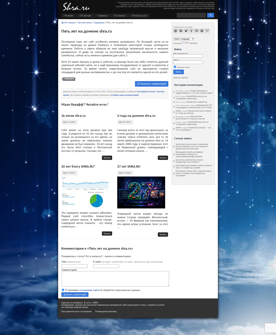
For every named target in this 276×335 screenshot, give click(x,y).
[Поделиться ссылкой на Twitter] (186, 31)
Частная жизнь (84, 23)
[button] (210, 15)
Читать (107, 157)
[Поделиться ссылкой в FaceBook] (181, 31)
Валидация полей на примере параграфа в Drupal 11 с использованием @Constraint (189, 154)
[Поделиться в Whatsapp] (207, 31)
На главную (70, 23)
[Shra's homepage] (77, 7)
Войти (178, 72)
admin (178, 111)
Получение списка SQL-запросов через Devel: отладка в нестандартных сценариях (193, 173)
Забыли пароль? (180, 78)
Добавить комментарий (75, 294)
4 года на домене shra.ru (136, 116)
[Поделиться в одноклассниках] (191, 31)
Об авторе (85, 15)
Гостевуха (119, 15)
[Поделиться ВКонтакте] (175, 31)
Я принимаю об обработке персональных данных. (103, 290)
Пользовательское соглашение (76, 311)
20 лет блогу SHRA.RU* (78, 166)
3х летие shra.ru (73, 116)
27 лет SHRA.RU (128, 166)
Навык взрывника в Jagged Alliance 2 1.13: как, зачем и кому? (194, 92)
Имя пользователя (180, 53)
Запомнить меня (183, 67)
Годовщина (99, 23)
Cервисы (102, 15)
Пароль (176, 60)
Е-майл (128, 261)
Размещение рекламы (106, 311)
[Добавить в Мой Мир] (196, 31)
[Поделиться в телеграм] (202, 31)
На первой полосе (146, 91)
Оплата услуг (139, 15)
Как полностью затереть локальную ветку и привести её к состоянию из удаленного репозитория (192, 146)
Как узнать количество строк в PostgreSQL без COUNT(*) (189, 161)
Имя (71, 261)
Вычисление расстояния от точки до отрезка (193, 112)
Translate (193, 43)
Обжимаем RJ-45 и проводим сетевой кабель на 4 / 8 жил (194, 106)
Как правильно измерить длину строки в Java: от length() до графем (194, 166)
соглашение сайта (89, 290)
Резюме (69, 15)
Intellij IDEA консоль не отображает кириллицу (191, 97)
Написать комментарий (153, 83)
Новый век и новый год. (196, 102)
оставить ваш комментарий (124, 95)
